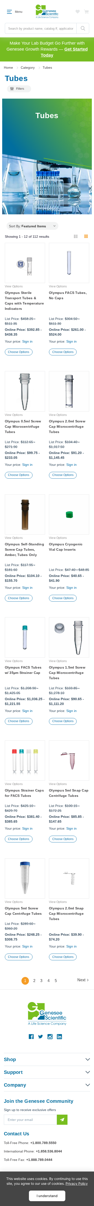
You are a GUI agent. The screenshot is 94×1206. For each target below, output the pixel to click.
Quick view (24, 271)
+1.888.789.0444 (39, 1160)
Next (81, 980)
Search (82, 28)
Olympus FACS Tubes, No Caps (68, 295)
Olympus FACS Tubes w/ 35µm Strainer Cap (23, 670)
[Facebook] (31, 1036)
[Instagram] (50, 1036)
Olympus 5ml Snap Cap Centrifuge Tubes (68, 793)
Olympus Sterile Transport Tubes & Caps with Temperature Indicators (24, 301)
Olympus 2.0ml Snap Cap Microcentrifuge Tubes (66, 913)
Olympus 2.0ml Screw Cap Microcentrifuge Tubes (67, 426)
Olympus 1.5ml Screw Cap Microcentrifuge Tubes (67, 672)
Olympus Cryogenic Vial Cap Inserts (65, 546)
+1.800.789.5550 (43, 1143)
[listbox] (39, 226)
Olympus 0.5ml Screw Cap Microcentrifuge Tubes (23, 426)
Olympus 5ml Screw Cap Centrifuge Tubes (23, 910)
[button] (19, 88)
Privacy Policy (77, 1183)
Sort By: (15, 226)
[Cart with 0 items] (86, 11)
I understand (47, 1196)
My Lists (77, 11)
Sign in (27, 341)
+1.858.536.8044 (49, 1151)
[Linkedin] (59, 1036)
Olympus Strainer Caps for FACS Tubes (24, 793)
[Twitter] (40, 1036)
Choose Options (18, 352)
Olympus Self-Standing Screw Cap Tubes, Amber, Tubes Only (24, 549)
